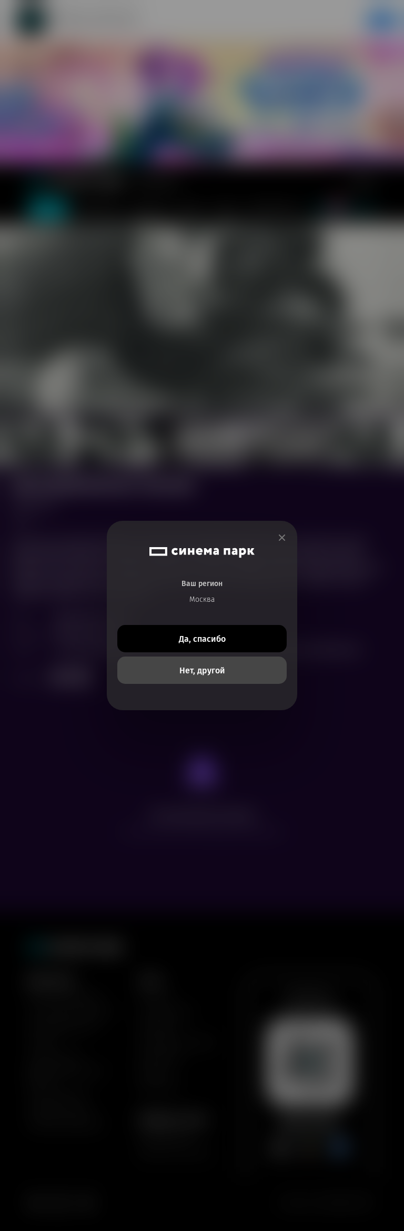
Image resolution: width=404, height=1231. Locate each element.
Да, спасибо (202, 639)
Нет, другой (202, 670)
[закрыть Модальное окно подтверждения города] (282, 538)
